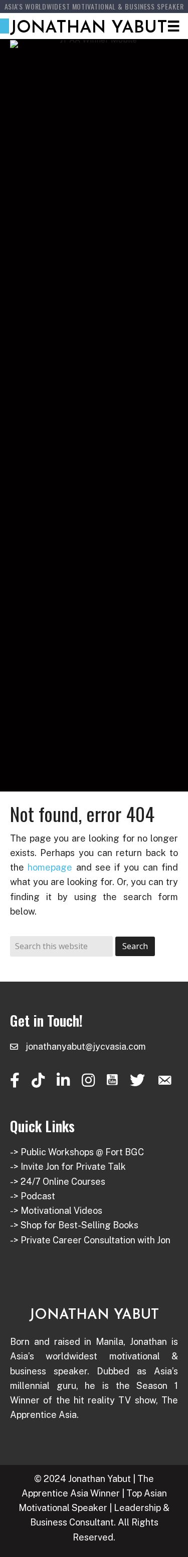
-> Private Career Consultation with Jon (90, 1240)
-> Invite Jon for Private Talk (68, 1166)
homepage (50, 867)
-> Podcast (32, 1196)
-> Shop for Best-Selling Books (74, 1225)
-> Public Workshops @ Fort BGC (77, 1152)
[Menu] (173, 26)
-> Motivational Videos (56, 1210)
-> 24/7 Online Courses (57, 1181)
